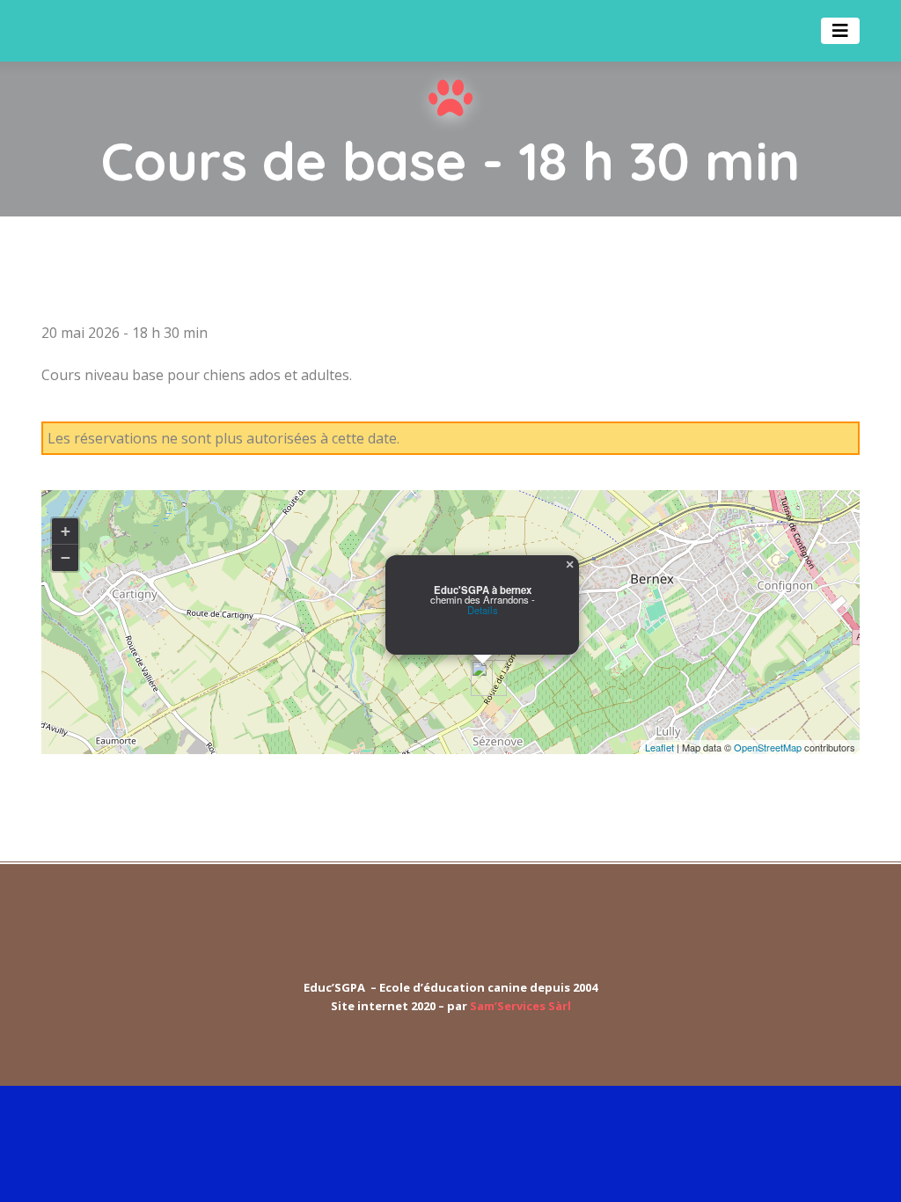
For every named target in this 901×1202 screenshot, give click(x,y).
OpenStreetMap (768, 747)
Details (482, 610)
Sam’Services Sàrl (520, 1006)
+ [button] (65, 531)
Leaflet (659, 747)
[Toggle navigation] (840, 31)
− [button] (65, 557)
